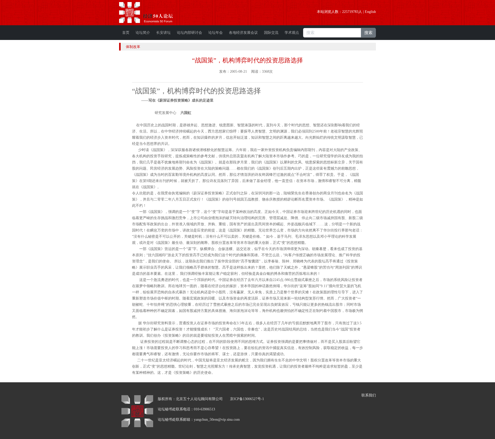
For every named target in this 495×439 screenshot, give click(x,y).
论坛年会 (215, 33)
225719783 (350, 12)
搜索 (368, 32)
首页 (125, 33)
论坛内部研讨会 (189, 33)
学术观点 (292, 33)
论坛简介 (143, 33)
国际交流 (271, 33)
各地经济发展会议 (243, 33)
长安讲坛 (163, 33)
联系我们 (368, 395)
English (370, 12)
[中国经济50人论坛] (152, 12)
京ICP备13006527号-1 (247, 399)
